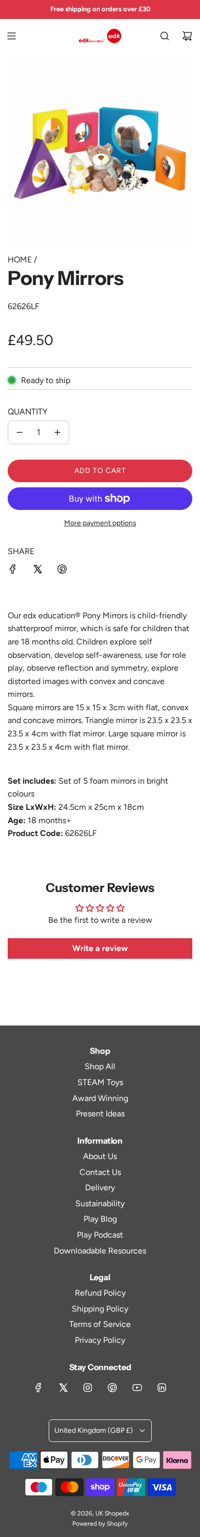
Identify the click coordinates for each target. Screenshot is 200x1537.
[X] (63, 1387)
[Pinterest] (112, 1387)
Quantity (28, 411)
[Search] (164, 36)
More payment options (100, 523)
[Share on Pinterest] (62, 571)
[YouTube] (137, 1387)
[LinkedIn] (161, 1387)
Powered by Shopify (100, 1523)
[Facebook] (38, 1387)
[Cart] (187, 36)
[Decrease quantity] (19, 432)
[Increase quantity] (57, 432)
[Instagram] (87, 1387)
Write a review (100, 948)
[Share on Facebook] (13, 571)
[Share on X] (37, 571)
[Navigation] (11, 36)
